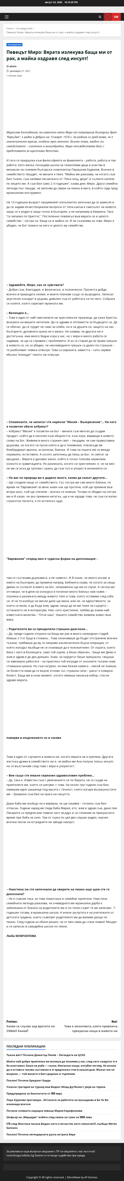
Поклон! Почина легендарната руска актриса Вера (40, 1134)
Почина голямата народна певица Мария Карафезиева (44, 1111)
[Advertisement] (62, 102)
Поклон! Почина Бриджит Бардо (28, 1080)
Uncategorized (14, 44)
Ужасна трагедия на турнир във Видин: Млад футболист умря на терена (55, 1087)
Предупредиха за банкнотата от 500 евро (34, 1093)
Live (116, 17)
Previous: (30, 1026)
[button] (6, 17)
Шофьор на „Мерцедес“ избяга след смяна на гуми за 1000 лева (49, 1117)
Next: (91, 1026)
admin (12, 66)
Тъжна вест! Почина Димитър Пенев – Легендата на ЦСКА (45, 1055)
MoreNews (73, 1177)
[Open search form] (100, 17)
